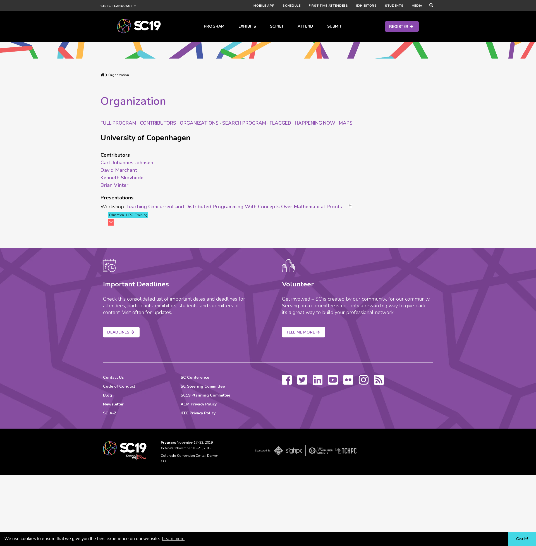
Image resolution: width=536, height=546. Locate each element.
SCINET (277, 26)
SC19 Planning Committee (205, 395)
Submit (334, 26)
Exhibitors (366, 6)
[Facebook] (287, 383)
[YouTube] (333, 383)
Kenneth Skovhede (121, 177)
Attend (305, 26)
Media (417, 6)
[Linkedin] (317, 383)
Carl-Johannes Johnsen (126, 162)
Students (394, 6)
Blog (107, 395)
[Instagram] (363, 383)
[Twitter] (302, 383)
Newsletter (113, 404)
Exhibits (247, 26)
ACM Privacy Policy (199, 404)
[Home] (102, 75)
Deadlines (118, 332)
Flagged (280, 123)
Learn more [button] (173, 538)
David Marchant (118, 170)
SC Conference (195, 377)
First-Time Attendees (328, 6)
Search (244, 123)
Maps (346, 123)
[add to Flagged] (352, 206)
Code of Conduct (119, 386)
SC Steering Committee (203, 386)
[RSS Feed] (379, 383)
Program (214, 26)
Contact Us (113, 377)
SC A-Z (109, 413)
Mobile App (263, 6)
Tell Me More (300, 332)
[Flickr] (348, 383)
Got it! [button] (522, 539)
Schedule (292, 6)
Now (315, 123)
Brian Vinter (114, 185)
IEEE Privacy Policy (198, 413)
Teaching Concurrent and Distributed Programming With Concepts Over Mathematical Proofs (234, 206)
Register (398, 26)
